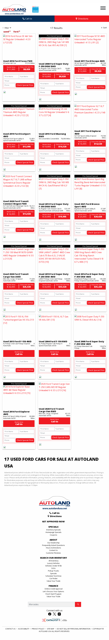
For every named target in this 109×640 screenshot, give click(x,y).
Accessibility (24, 629)
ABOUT (53, 540)
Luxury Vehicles (53, 563)
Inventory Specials (53, 530)
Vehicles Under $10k (53, 566)
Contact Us (53, 550)
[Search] (78, 604)
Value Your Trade (53, 581)
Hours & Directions (53, 548)
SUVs (53, 568)
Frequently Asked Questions (53, 545)
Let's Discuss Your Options (53, 591)
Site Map (51, 629)
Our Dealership (53, 542)
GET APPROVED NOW (53, 521)
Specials (53, 573)
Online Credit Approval (53, 589)
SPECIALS (53, 527)
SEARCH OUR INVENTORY (53, 558)
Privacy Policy (38, 629)
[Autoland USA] (14, 9)
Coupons (53, 535)
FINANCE (53, 586)
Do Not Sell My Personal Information (74, 629)
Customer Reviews (53, 553)
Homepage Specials (53, 532)
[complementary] (101, 632)
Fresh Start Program (53, 594)
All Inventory (53, 561)
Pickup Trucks (53, 571)
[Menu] (103, 8)
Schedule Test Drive (53, 576)
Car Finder (53, 578)
